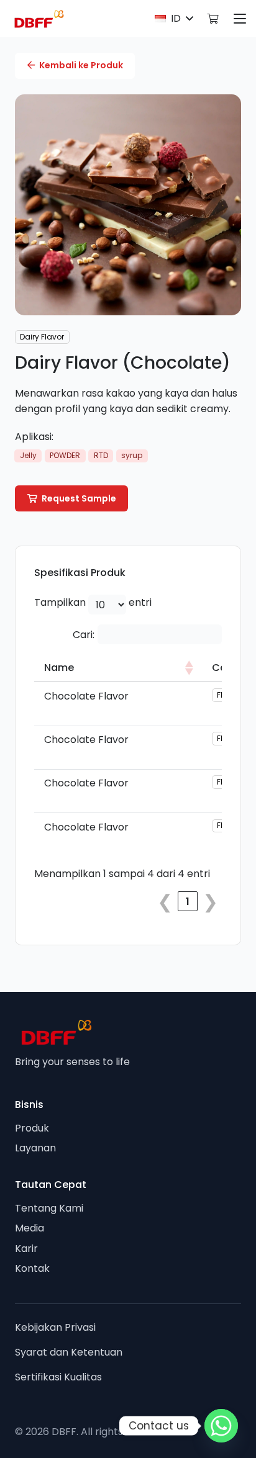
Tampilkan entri (93, 602)
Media (29, 1228)
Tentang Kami (49, 1208)
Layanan (35, 1148)
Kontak (32, 1268)
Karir (26, 1248)
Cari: (83, 635)
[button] (174, 19)
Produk (32, 1128)
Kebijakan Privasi (55, 1327)
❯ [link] (210, 901)
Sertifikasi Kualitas (58, 1377)
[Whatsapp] (221, 1425)
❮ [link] (165, 901)
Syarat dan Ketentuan (68, 1352)
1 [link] (188, 901)
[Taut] (212, 18)
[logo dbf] (39, 19)
